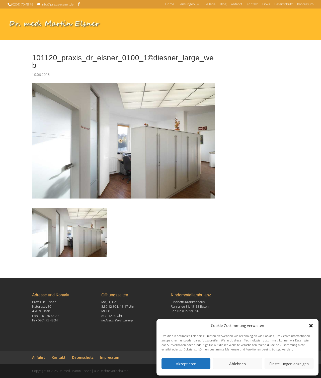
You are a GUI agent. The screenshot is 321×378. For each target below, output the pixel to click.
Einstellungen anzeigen (289, 363)
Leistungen (187, 4)
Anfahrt (236, 4)
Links (266, 4)
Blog (223, 4)
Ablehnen (237, 363)
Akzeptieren (186, 363)
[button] (310, 325)
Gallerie (209, 4)
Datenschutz (283, 4)
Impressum (305, 4)
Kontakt (252, 4)
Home (169, 4)
